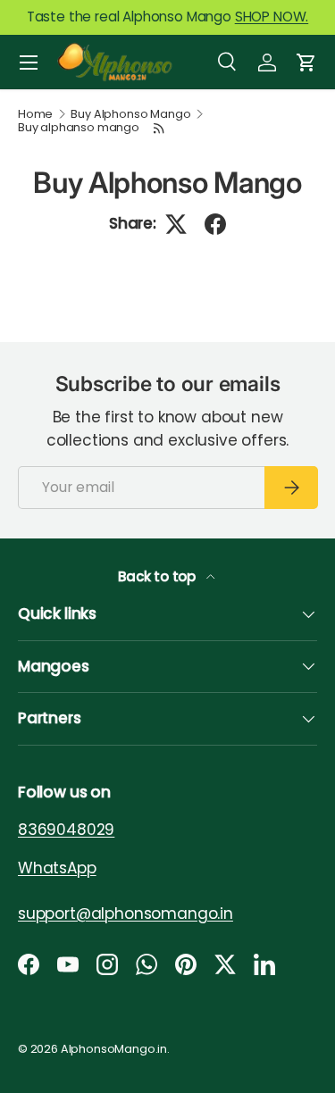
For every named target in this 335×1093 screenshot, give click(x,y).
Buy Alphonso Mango (130, 115)
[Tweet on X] (176, 224)
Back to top (158, 576)
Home (35, 115)
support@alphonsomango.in (125, 912)
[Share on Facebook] (215, 224)
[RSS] (160, 128)
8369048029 (66, 829)
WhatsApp (57, 867)
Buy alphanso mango (78, 128)
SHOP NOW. (271, 16)
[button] (306, 62)
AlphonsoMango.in (114, 1048)
